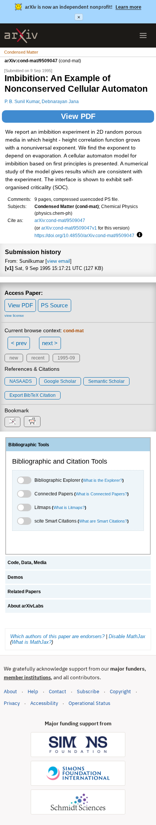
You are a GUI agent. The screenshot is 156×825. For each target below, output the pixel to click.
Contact (57, 691)
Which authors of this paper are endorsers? (57, 636)
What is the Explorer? (102, 480)
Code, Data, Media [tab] (27, 562)
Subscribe (88, 691)
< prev (19, 343)
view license (14, 316)
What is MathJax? (31, 642)
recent (37, 358)
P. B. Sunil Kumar (22, 101)
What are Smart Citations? (103, 521)
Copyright (120, 691)
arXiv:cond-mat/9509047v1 (69, 227)
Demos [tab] (15, 577)
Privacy (12, 703)
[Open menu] (143, 35)
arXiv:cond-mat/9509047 (59, 220)
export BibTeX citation (32, 395)
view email (58, 261)
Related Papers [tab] (24, 591)
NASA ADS (20, 381)
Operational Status (89, 703)
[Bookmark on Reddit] (32, 421)
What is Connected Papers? (101, 494)
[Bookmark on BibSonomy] (12, 422)
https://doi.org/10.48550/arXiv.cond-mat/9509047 (84, 235)
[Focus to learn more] (138, 235)
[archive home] (21, 35)
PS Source (54, 305)
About (10, 691)
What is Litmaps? (69, 507)
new (13, 358)
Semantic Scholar (106, 381)
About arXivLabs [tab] (26, 606)
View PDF (78, 116)
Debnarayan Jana (60, 101)
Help (33, 691)
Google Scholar (60, 381)
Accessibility (44, 703)
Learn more (128, 7)
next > (50, 343)
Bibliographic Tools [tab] (28, 445)
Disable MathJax (127, 636)
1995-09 (66, 358)
